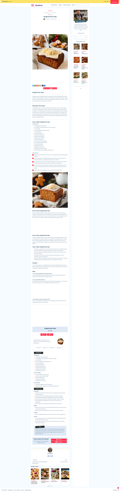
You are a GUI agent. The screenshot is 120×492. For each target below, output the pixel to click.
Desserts (50, 14)
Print (44, 334)
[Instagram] (109, 1)
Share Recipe (59, 441)
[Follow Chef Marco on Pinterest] (52, 456)
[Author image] (44, 19)
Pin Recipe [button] (59, 439)
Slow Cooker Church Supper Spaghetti (76, 66)
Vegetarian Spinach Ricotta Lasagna (84, 82)
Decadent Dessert (54, 481)
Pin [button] (50, 334)
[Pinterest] (107, 1)
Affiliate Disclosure (28, 490)
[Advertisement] (50, 27)
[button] (48, 10)
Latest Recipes (10, 490)
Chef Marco (50, 453)
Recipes (60, 4)
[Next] (69, 477)
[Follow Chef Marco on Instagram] (50, 456)
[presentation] (35, 473)
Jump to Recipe (47, 88)
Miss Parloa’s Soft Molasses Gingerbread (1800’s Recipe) (39, 462)
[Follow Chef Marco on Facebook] (48, 456)
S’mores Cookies (64, 481)
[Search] (86, 37)
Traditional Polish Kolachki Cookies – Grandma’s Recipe (34, 482)
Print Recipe (54, 88)
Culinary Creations (66, 4)
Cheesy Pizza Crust (64, 461)
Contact (73, 4)
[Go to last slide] (31, 477)
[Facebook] (105, 1)
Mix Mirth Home (54, 4)
